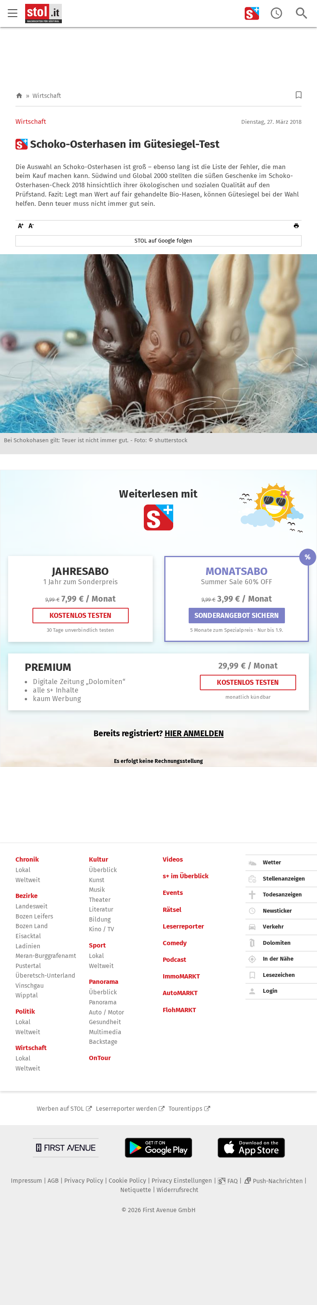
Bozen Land (31, 926)
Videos (173, 860)
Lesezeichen (279, 974)
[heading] (158, 144)
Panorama (103, 982)
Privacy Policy (83, 1180)
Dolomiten (277, 942)
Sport (97, 945)
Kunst (96, 880)
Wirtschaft (46, 95)
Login (270, 990)
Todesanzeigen (282, 894)
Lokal (23, 870)
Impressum (26, 1180)
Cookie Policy (127, 1180)
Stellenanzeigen (284, 878)
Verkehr (273, 926)
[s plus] (252, 13)
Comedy (175, 943)
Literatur (101, 909)
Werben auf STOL (60, 1108)
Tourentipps (185, 1108)
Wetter (272, 862)
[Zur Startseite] (19, 95)
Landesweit (31, 906)
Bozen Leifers (34, 916)
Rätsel (172, 910)
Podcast (174, 960)
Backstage (103, 1041)
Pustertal (28, 966)
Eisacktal (28, 936)
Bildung (100, 919)
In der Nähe (278, 958)
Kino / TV (101, 929)
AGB (53, 1180)
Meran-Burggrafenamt (45, 956)
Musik (97, 889)
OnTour (100, 1058)
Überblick (103, 870)
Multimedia (105, 1032)
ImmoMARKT (181, 976)
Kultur (98, 860)
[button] (299, 95)
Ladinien (27, 946)
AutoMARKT (180, 993)
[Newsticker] (276, 13)
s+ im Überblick (185, 876)
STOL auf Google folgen (163, 241)
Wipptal (26, 995)
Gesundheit (105, 1022)
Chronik (27, 860)
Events (173, 893)
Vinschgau (29, 985)
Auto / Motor (106, 1012)
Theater (100, 899)
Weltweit (27, 880)
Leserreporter (183, 926)
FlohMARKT (179, 1010)
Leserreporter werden (126, 1108)
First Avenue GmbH (169, 1210)
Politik (25, 1012)
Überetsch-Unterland (45, 975)
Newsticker (277, 910)
